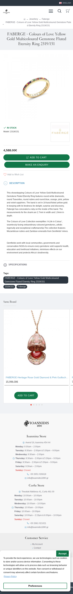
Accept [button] (62, 553)
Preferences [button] (35, 586)
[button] (31, 404)
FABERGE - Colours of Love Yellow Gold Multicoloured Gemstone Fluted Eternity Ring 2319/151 (32, 280)
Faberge (46, 19)
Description (16, 183)
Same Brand (9, 301)
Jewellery (33, 19)
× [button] (68, 553)
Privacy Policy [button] (10, 576)
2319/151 (9, 286)
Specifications (17, 264)
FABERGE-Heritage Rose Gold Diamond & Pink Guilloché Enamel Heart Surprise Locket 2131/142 (37, 377)
